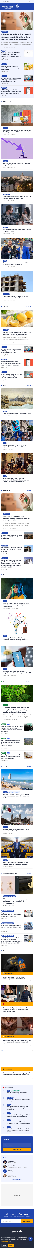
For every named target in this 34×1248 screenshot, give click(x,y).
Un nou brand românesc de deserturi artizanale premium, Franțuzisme (10, 68)
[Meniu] (2, 6)
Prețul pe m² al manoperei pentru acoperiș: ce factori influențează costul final (11, 927)
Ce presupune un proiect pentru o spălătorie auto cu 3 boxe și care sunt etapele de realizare (11, 914)
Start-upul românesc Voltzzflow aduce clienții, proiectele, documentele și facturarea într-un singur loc (11, 55)
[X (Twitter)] (32, 1)
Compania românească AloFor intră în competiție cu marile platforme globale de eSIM (18, 1122)
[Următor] (30, 21)
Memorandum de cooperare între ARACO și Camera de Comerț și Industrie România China (11, 79)
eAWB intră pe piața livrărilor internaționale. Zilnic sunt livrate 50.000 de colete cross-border (11, 91)
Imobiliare (4, 31)
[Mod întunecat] (31, 6)
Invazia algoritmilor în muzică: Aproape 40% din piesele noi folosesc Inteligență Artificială (18, 1115)
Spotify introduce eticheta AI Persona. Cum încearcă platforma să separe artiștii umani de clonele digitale (18, 1108)
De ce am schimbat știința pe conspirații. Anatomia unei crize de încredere (17, 1093)
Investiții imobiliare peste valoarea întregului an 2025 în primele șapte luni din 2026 (11, 536)
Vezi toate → (30, 306)
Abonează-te (17, 1149)
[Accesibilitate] (30, 1239)
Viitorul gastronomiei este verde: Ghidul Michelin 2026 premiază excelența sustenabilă (11, 756)
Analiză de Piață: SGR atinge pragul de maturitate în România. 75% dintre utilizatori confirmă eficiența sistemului (12, 728)
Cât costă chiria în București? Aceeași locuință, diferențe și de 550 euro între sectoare (16, 37)
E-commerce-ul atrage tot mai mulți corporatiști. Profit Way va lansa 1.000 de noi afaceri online (11, 375)
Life (8, 1090)
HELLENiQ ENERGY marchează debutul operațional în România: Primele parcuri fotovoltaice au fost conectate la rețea (11, 743)
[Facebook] (29, 1)
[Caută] (28, 6)
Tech (3, 50)
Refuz (4, 1245)
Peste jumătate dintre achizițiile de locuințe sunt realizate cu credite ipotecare (11, 549)
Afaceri (4, 64)
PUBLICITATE (17, 1195)
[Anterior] (4, 21)
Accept (11, 1245)
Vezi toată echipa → (17, 1179)
